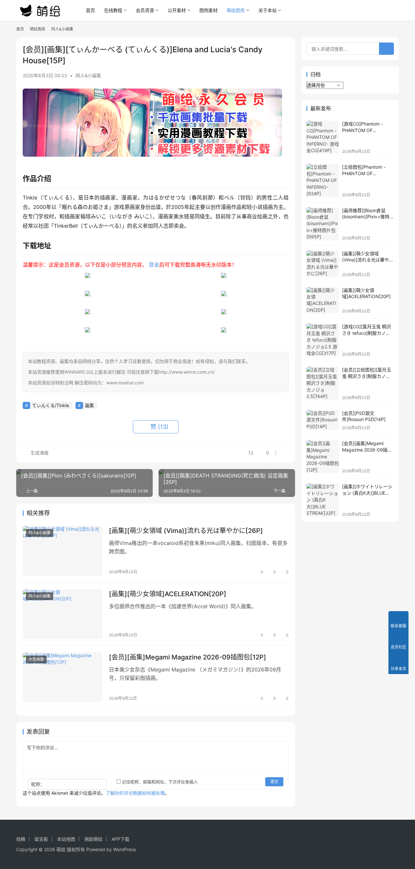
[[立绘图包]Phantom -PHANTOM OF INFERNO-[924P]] (322, 180)
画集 (89, 405)
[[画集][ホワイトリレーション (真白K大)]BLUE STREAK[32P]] (322, 499)
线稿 (20, 839)
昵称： (38, 784)
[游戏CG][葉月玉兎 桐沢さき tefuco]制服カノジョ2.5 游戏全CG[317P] (366, 333)
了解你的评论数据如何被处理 (135, 793)
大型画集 (36, 659)
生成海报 (39, 452)
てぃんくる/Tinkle (50, 405)
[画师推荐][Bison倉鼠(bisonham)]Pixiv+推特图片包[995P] (368, 217)
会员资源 (145, 10)
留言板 (41, 839)
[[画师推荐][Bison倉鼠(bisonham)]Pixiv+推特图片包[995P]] (322, 223)
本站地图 (66, 839)
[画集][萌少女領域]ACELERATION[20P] (167, 594)
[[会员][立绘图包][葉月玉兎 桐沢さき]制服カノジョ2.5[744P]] (322, 383)
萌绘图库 (236, 10)
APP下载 (120, 839)
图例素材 (208, 10)
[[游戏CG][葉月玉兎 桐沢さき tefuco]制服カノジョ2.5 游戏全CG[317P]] (322, 339)
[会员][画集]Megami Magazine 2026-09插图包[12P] (187, 657)
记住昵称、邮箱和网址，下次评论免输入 (159, 781)
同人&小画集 (88, 75)
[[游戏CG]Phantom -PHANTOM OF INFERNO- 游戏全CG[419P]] (322, 137)
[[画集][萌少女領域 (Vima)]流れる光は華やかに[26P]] (62, 551)
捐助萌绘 (93, 839)
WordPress (124, 849)
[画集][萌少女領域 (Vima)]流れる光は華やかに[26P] (186, 531)
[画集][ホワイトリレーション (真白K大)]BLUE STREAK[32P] (367, 493)
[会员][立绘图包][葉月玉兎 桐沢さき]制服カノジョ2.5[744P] (366, 376)
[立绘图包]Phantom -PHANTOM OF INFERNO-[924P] (363, 173)
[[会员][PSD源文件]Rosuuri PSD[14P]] (322, 420)
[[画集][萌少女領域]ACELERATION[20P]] (62, 614)
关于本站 (267, 10)
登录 (154, 264)
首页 (90, 10)
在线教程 (113, 10)
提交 (274, 781)
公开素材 (177, 10)
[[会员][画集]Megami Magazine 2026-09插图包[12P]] (62, 677)
